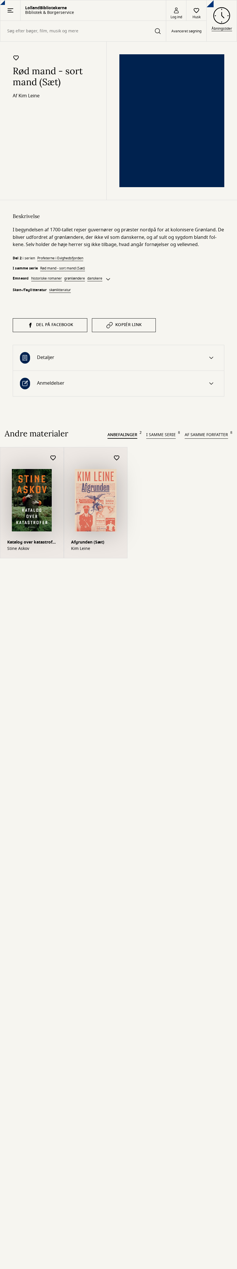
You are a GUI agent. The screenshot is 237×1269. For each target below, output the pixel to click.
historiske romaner (46, 278)
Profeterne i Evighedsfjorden (60, 258)
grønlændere (74, 278)
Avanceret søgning (186, 31)
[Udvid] (108, 279)
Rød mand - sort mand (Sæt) (62, 268)
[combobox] (83, 31)
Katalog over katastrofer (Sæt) (31, 542)
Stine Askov (18, 548)
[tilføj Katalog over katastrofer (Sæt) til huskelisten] (53, 458)
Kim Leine (29, 95)
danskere (94, 278)
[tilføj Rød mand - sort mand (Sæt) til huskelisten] (16, 57)
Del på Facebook (54, 325)
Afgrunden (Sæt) (87, 542)
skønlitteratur (60, 290)
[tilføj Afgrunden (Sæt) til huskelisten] (116, 458)
